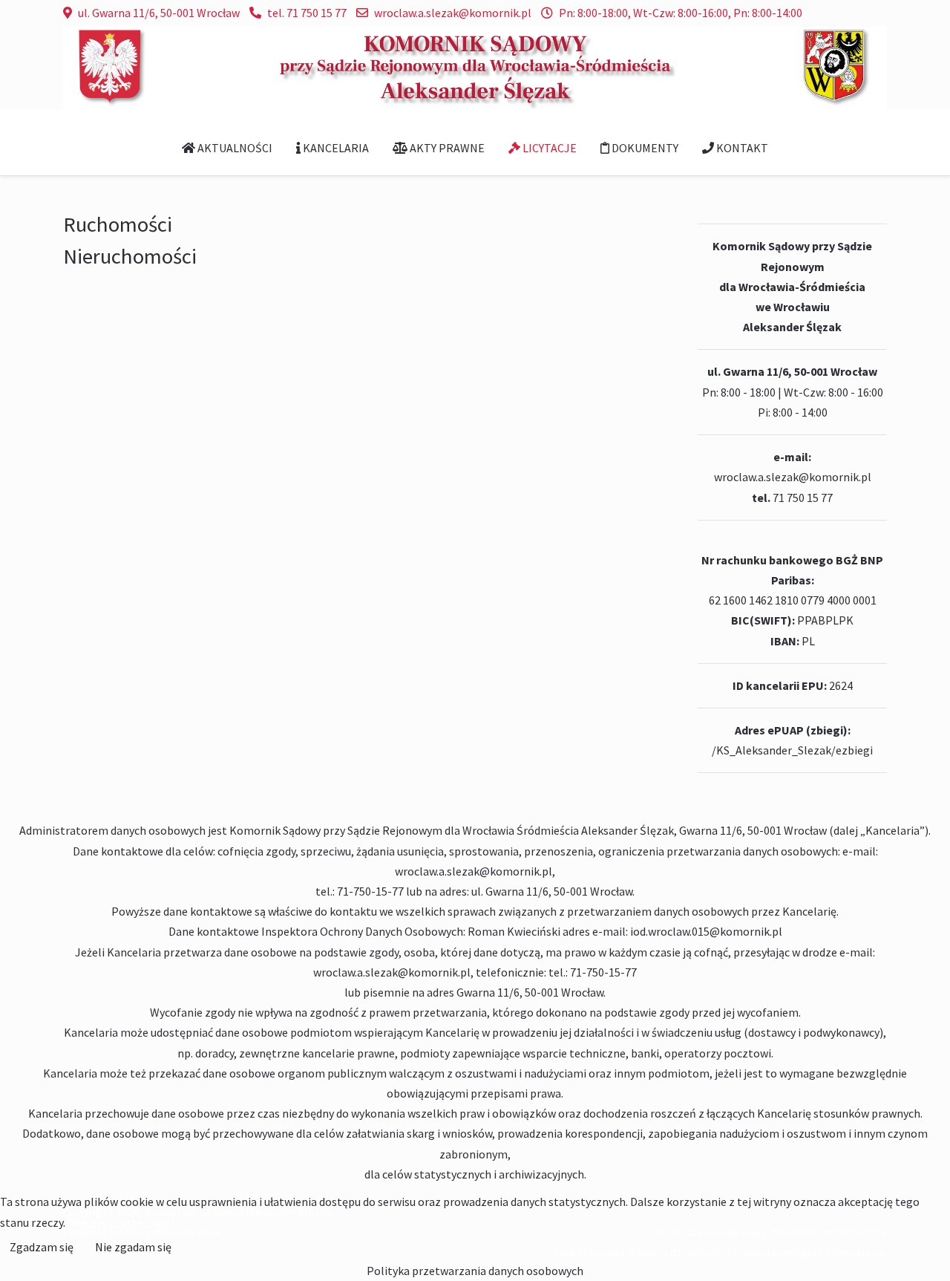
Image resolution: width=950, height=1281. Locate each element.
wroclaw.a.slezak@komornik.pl (452, 12)
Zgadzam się (41, 1246)
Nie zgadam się (133, 1246)
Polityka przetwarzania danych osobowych (475, 1270)
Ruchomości (117, 224)
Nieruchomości (130, 256)
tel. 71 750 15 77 (307, 12)
